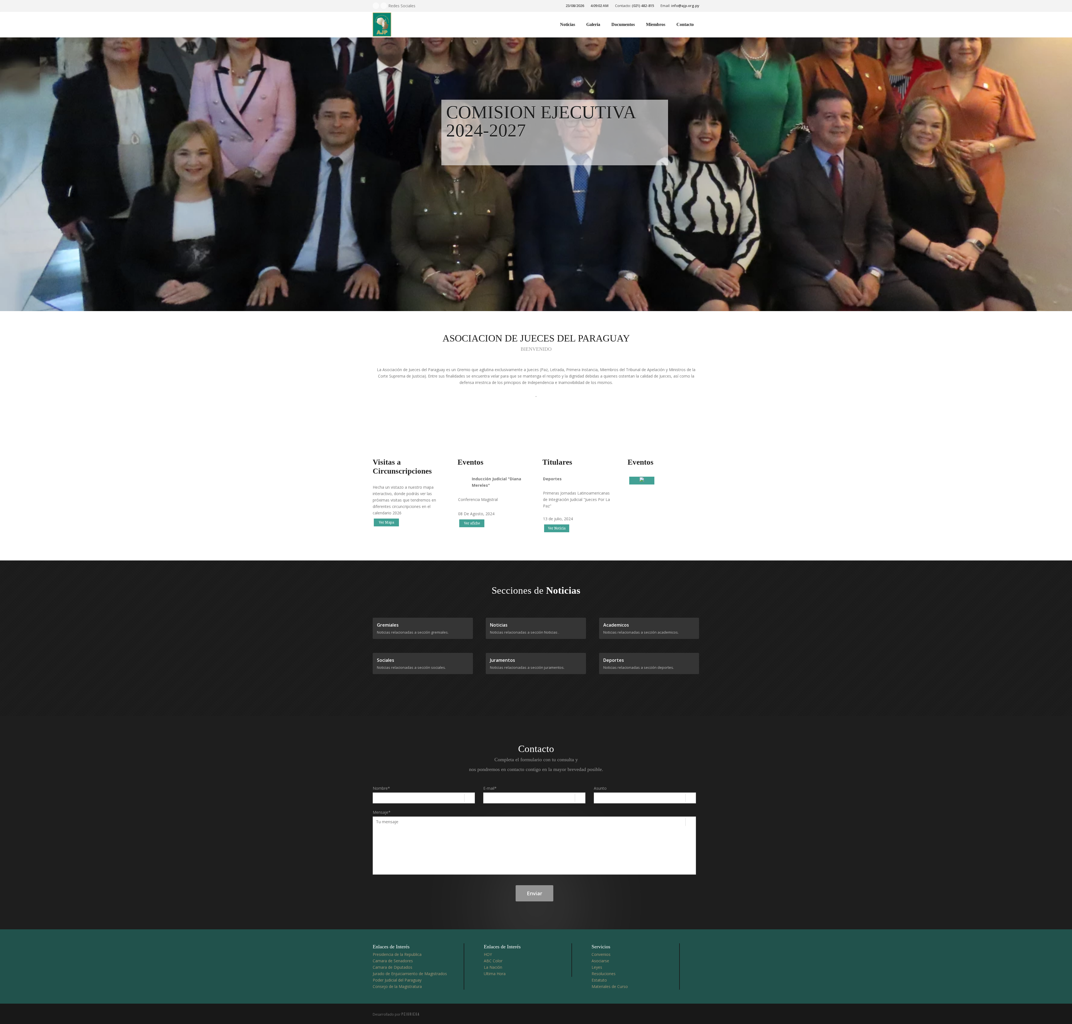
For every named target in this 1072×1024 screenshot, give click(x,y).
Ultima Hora (495, 973)
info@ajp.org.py (685, 5)
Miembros (655, 24)
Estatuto (599, 980)
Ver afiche (472, 523)
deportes (613, 660)
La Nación (493, 967)
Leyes (597, 967)
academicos (616, 625)
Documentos (623, 24)
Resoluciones (604, 973)
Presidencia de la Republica (397, 954)
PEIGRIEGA (410, 1014)
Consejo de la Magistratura (397, 986)
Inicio (543, 24)
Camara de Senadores (393, 960)
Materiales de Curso (610, 986)
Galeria (593, 24)
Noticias (567, 24)
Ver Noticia (557, 528)
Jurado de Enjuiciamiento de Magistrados (410, 973)
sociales (385, 660)
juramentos (502, 660)
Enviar (534, 893)
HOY (488, 954)
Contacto (685, 24)
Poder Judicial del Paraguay (397, 980)
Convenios (601, 954)
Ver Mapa (386, 522)
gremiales (388, 625)
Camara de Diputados (392, 967)
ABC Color (493, 960)
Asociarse (600, 960)
